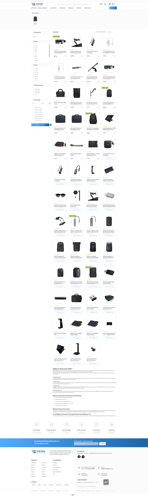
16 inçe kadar (37, 92)
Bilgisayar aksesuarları (57, 370)
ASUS (36, 45)
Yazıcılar (32, 474)
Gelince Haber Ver (109, 158)
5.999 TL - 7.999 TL (38, 112)
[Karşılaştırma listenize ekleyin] (67, 63)
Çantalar (35, 23)
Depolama (33, 476)
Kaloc (36, 56)
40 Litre (36, 68)
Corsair (36, 47)
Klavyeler (43, 469)
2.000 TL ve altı (38, 107)
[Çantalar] (35, 19)
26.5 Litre (37, 72)
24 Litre (36, 74)
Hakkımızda (55, 462)
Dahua (36, 49)
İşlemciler (33, 465)
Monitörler (33, 469)
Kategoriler (34, 460)
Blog (54, 474)
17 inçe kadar (37, 90)
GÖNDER (102, 443)
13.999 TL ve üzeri (38, 120)
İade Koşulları (55, 469)
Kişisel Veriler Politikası (57, 471)
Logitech (36, 60)
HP (35, 52)
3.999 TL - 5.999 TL (38, 110)
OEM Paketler (33, 462)
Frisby (36, 50)
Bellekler (32, 467)
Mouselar (33, 471)
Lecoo (36, 58)
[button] (111, 4)
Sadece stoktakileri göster (101, 31)
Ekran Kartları (44, 467)
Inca (35, 54)
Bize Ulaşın (55, 465)
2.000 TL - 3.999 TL (38, 109)
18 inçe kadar (37, 89)
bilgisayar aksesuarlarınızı (100, 415)
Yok (35, 94)
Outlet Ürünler (44, 476)
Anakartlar (43, 465)
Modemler (43, 474)
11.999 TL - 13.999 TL (39, 118)
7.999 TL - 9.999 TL (38, 114)
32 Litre (36, 70)
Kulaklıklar (43, 471)
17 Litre (36, 79)
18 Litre (36, 78)
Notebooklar (44, 462)
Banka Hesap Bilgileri (57, 467)
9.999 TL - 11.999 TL (38, 116)
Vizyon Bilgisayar (94, 411)
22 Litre (36, 76)
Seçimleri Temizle (40, 124)
